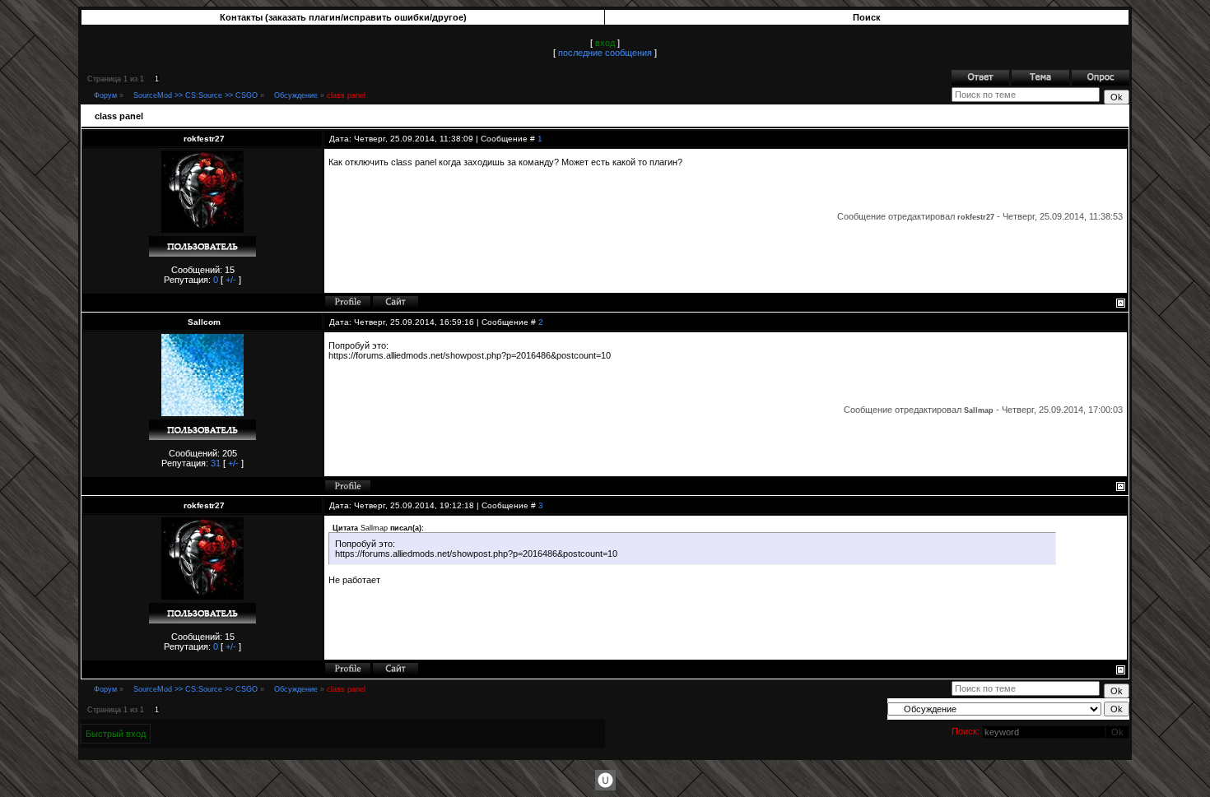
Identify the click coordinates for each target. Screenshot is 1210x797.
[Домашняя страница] (395, 302)
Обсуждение (296, 95)
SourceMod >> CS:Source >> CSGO (195, 95)
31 (216, 463)
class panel (346, 95)
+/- (231, 280)
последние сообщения (605, 53)
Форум (105, 95)
